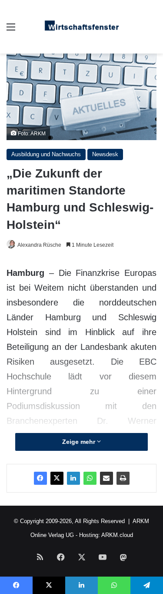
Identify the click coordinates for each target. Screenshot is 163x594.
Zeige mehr (79, 441)
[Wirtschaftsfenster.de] (81, 26)
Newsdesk (105, 154)
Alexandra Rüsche (39, 245)
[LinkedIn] (73, 478)
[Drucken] (123, 478)
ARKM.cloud (117, 535)
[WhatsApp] (89, 478)
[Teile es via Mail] (106, 478)
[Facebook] (40, 478)
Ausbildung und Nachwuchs (46, 154)
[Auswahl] (11, 30)
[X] (56, 478)
